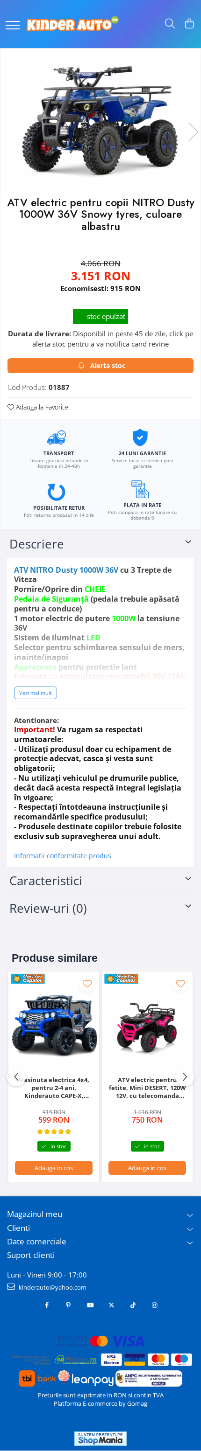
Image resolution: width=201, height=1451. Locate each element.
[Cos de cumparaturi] (189, 24)
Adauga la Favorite (41, 407)
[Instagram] (154, 1305)
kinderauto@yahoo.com (51, 1287)
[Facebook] (47, 1305)
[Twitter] (111, 1305)
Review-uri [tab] (48, 908)
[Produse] (12, 25)
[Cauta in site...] (170, 24)
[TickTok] (133, 1305)
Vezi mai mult (35, 692)
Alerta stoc (107, 365)
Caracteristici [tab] (45, 880)
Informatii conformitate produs (62, 856)
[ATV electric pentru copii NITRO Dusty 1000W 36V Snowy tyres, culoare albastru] (100, 122)
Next (193, 131)
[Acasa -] (72, 24)
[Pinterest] (68, 1305)
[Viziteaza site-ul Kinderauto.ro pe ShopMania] (100, 1438)
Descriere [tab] (36, 543)
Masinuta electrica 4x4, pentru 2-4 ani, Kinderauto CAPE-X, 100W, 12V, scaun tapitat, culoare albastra (54, 1088)
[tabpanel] (100, 122)
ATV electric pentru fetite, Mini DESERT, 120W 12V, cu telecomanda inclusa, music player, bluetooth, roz (147, 1088)
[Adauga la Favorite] (87, 983)
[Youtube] (90, 1305)
